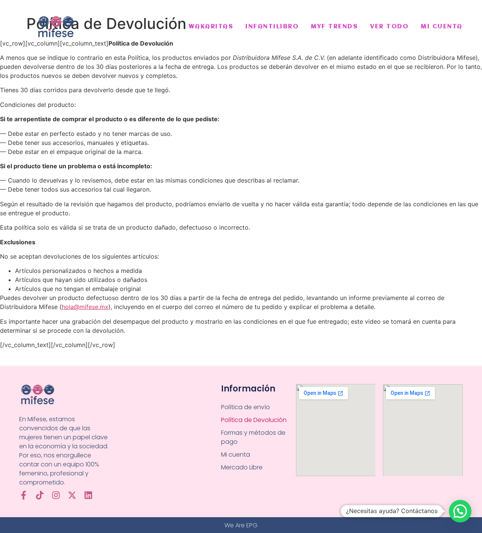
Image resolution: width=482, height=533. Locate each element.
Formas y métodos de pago (253, 437)
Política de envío (245, 407)
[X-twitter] (72, 495)
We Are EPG (241, 525)
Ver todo (389, 27)
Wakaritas (211, 27)
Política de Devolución (254, 420)
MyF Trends (334, 27)
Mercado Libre (241, 467)
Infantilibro (272, 27)
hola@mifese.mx (85, 307)
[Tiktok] (39, 495)
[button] (460, 511)
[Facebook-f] (23, 495)
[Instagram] (56, 495)
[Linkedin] (88, 495)
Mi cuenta (442, 27)
